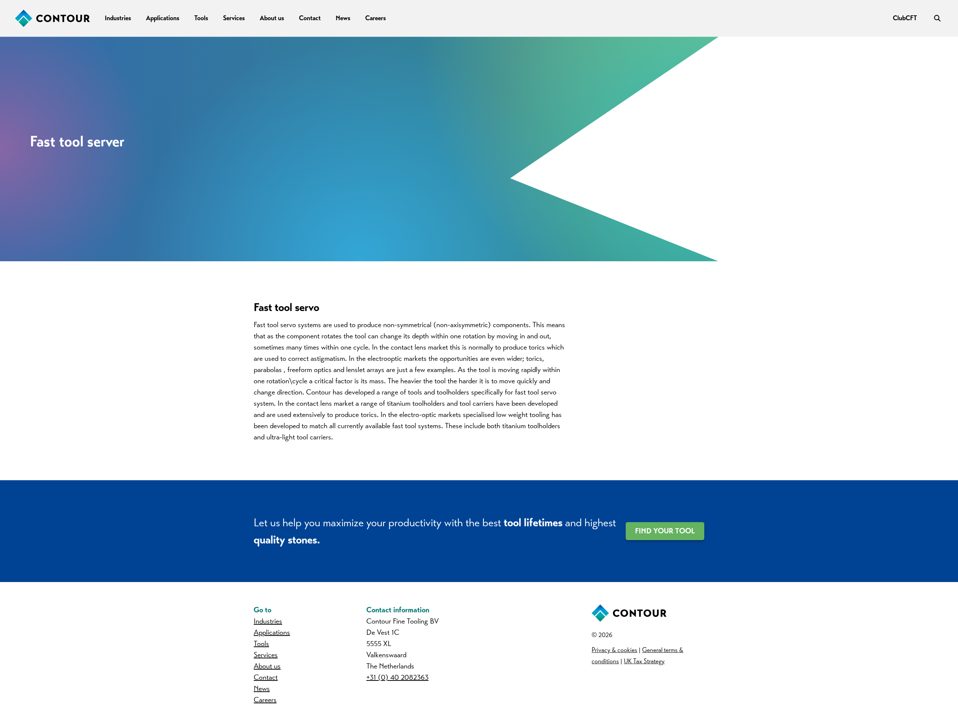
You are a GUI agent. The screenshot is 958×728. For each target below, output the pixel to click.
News (343, 18)
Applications (162, 18)
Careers (375, 18)
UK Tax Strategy (644, 661)
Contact (310, 18)
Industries (118, 18)
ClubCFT (905, 18)
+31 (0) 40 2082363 (397, 677)
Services (234, 18)
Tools (201, 18)
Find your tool (665, 531)
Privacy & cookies (614, 650)
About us (272, 18)
